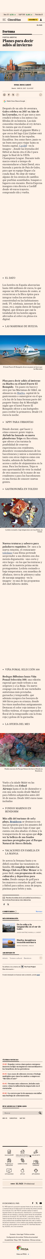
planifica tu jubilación (9, 1164)
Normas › (39, 911)
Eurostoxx (13, 1118)
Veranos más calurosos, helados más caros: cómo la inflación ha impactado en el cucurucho (21, 1085)
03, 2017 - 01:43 (25, 88)
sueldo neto (36, 1155)
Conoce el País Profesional (22, 1183)
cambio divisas (22, 1163)
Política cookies (29, 1234)
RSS (19, 1240)
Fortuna (8, 31)
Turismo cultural (16, 958)
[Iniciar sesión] (40, 20)
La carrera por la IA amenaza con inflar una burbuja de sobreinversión (22, 1094)
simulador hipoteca (22, 1155)
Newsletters (25, 1240)
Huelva (21, 393)
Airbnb (5, 958)
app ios (22, 1174)
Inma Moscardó (22, 85)
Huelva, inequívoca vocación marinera (26, 941)
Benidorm (16, 821)
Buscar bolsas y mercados (14, 1106)
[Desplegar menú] (4, 20)
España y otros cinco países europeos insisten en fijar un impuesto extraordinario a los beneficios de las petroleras (22, 1066)
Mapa (16, 1240)
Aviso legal (20, 1234)
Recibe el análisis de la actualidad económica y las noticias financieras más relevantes (21, 899)
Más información (7, 969)
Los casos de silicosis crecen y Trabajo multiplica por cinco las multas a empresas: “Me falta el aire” (21, 1076)
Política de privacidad (31, 1237)
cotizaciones (9, 1174)
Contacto (13, 1234)
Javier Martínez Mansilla (26, 932)
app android (36, 1174)
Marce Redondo (22, 946)
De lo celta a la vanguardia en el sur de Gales (29, 927)
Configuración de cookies (15, 1237)
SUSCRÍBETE (33, 20)
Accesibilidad (9, 1240)
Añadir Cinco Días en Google (16, 101)
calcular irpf (9, 1155)
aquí (38, 975)
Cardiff (23, 145)
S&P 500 (22, 15)
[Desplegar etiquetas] (40, 958)
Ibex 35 (6, 15)
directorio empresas (35, 1164)
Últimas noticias (10, 1060)
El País (39, 25)
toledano (7, 552)
